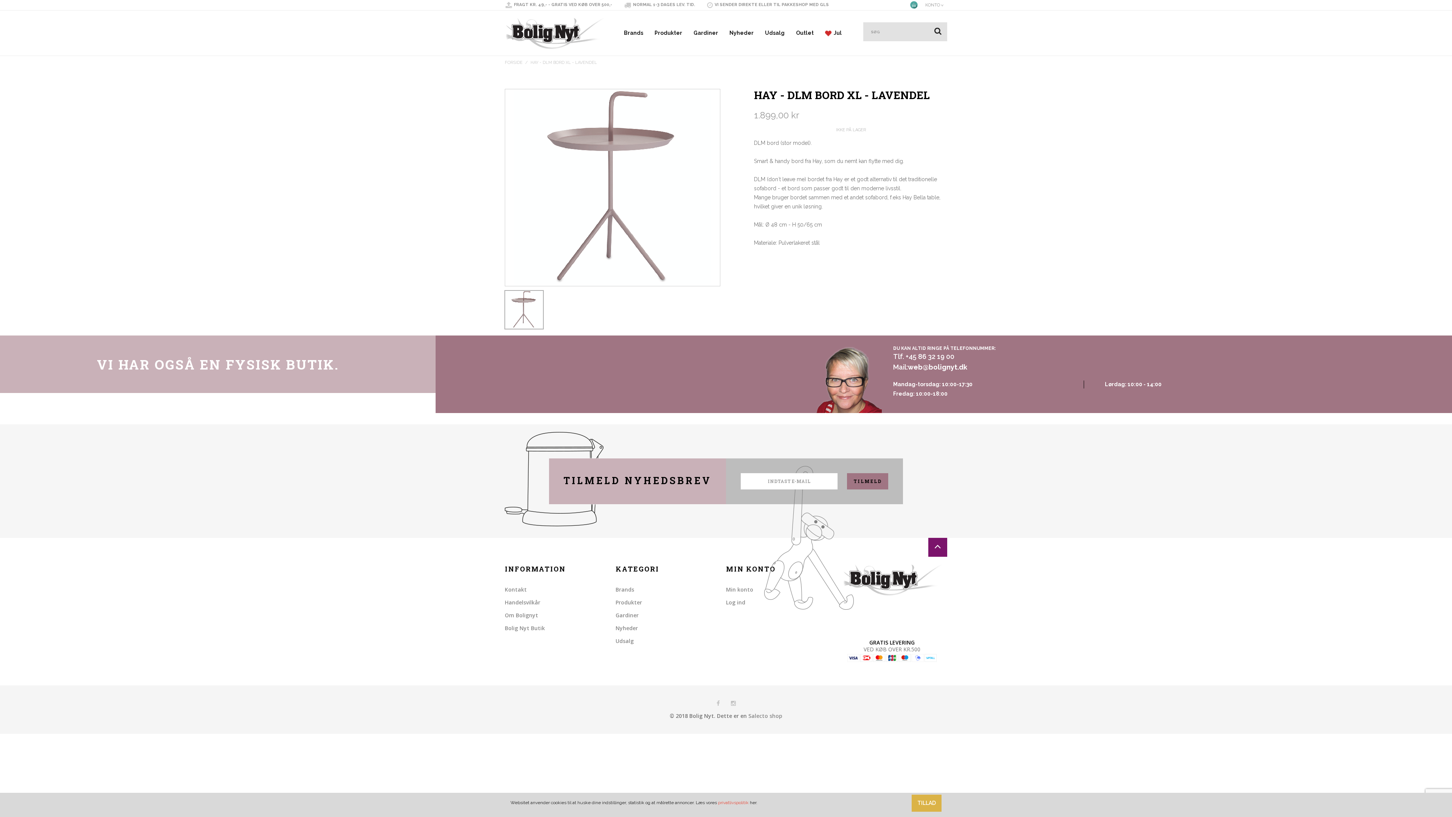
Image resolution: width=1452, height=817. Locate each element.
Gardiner (705, 33)
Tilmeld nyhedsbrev (637, 480)
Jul (836, 33)
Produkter (668, 33)
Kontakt (516, 589)
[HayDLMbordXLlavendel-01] (524, 309)
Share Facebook (761, 264)
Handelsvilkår (522, 602)
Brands (633, 33)
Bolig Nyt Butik (525, 628)
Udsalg (775, 33)
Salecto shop (765, 715)
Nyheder (741, 33)
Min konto (739, 589)
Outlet (805, 33)
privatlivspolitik (733, 802)
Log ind (735, 602)
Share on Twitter (777, 264)
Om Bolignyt (521, 615)
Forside (514, 62)
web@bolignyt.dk (937, 367)
